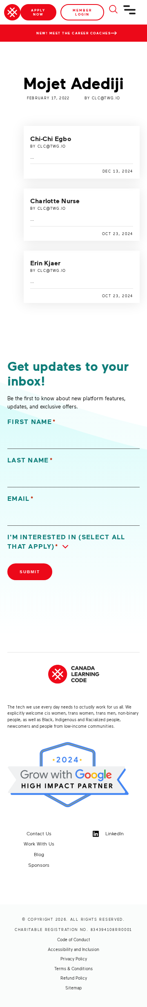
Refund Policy (73, 978)
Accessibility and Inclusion (73, 949)
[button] (73, 541)
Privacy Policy (73, 958)
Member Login (82, 12)
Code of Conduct (73, 939)
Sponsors (38, 865)
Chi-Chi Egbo (50, 138)
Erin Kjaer (45, 263)
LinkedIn (114, 833)
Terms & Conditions (73, 968)
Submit (30, 572)
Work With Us (39, 843)
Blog (39, 854)
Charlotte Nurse (55, 200)
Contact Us (39, 833)
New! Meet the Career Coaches (73, 33)
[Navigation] (130, 13)
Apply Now (38, 12)
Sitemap (73, 987)
